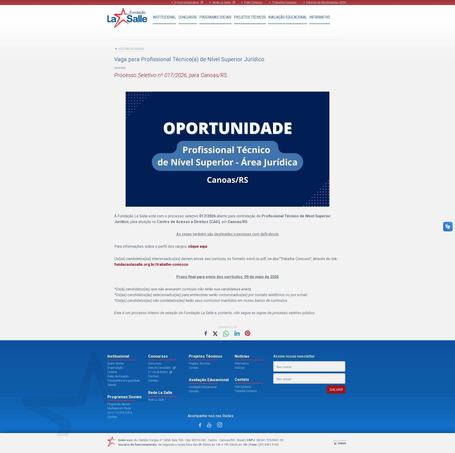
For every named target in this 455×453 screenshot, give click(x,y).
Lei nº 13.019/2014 (119, 412)
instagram (219, 424)
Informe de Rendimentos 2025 (326, 2)
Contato (112, 417)
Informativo (319, 17)
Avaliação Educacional (287, 17)
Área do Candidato (159, 367)
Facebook (206, 333)
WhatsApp (226, 334)
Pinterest (247, 333)
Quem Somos (115, 363)
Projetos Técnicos (250, 17)
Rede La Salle (221, 2)
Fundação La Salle (127, 18)
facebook (200, 425)
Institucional (164, 17)
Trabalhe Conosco (284, 2)
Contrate (153, 376)
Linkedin (237, 333)
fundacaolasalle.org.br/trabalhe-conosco (151, 264)
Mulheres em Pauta (119, 408)
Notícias (240, 367)
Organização (115, 367)
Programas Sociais (215, 17)
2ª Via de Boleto (158, 372)
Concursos (187, 17)
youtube (209, 424)
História (112, 372)
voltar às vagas (131, 49)
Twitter (214, 333)
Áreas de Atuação (118, 376)
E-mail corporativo (186, 2)
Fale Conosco (253, 2)
